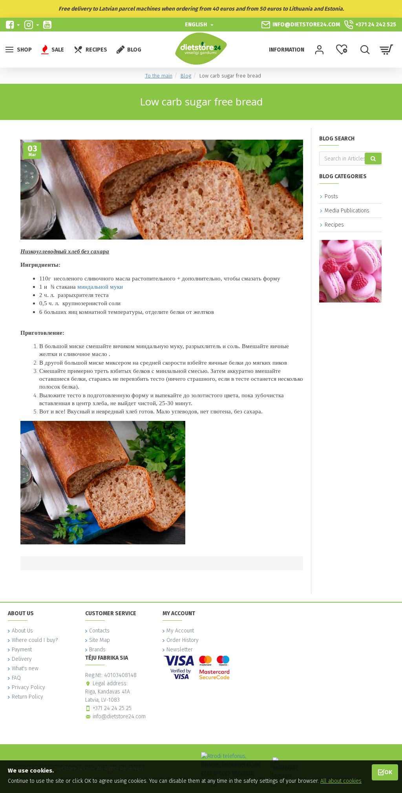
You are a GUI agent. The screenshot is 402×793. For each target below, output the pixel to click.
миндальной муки (100, 287)
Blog (186, 76)
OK (388, 772)
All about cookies (341, 781)
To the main (158, 76)
